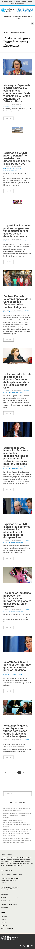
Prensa (19, 106)
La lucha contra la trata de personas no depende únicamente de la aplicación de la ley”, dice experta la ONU (17, 381)
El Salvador (6, 674)
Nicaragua (6, 106)
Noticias (13, 106)
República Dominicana (7, 928)
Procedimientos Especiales (10, 170)
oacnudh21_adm (18, 104)
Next (29, 772)
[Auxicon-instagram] (32, 946)
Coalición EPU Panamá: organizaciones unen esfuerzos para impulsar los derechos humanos (17, 815)
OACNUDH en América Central (9, 898)
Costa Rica (4, 922)
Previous (5, 772)
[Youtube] (28, 946)
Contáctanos (4, 907)
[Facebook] (20, 946)
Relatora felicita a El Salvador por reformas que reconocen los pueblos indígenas (17, 666)
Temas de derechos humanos (9, 904)
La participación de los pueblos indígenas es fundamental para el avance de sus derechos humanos (17, 231)
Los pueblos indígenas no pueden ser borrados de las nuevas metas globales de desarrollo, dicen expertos (17, 599)
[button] (32, 23)
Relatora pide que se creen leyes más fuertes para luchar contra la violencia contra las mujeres (15, 731)
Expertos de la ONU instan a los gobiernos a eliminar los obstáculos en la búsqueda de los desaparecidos (16, 530)
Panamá (18, 168)
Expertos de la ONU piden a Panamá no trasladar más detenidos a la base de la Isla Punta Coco (17, 158)
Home (5, 32)
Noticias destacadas (8, 168)
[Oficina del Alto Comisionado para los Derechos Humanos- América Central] (17, 10)
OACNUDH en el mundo (7, 901)
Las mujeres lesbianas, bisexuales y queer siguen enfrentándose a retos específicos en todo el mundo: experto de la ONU (17, 840)
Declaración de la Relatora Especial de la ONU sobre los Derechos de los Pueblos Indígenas (17, 302)
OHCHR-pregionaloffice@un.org (9, 889)
